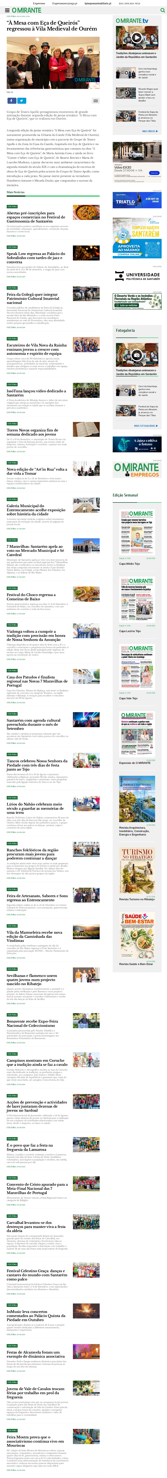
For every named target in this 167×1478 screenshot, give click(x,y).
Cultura (11, 16)
